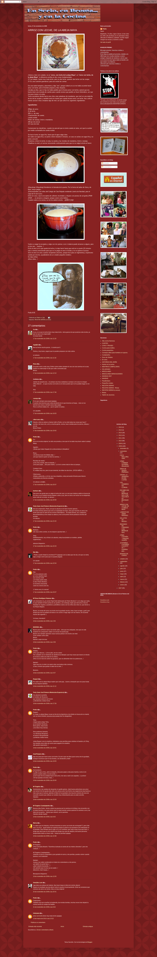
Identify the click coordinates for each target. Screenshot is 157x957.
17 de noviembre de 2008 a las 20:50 (44, 500)
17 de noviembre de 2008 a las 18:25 (44, 413)
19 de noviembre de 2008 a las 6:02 (44, 817)
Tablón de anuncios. (108, 395)
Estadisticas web (104, 600)
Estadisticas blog (104, 602)
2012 (120, 435)
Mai (34, 552)
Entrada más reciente (35, 926)
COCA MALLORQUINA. (124, 456)
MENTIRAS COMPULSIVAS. (111, 367)
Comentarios (107, 167)
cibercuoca (36, 419)
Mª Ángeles (36, 786)
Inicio (62, 926)
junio (122, 571)
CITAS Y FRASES (107, 345)
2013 (120, 432)
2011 (120, 438)
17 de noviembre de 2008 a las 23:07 (44, 592)
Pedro (35, 437)
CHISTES (105, 343)
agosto (122, 566)
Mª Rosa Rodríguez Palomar (42, 598)
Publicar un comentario (38, 922)
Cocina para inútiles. (108, 348)
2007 (120, 588)
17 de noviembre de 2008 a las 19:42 (44, 430)
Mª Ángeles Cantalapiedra (41, 806)
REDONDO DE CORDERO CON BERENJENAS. (124, 528)
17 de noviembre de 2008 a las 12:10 (44, 373)
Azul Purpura (37, 754)
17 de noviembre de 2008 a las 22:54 (44, 563)
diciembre (123, 448)
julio (121, 568)
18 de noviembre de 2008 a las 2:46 (44, 621)
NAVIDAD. (105, 378)
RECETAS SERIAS (108, 385)
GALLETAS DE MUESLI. (123, 519)
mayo (122, 574)
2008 (120, 446)
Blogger (89, 942)
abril (121, 576)
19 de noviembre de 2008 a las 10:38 (44, 836)
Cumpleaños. (106, 355)
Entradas (106, 163)
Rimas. (104, 392)
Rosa (35, 364)
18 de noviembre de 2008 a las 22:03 (44, 799)
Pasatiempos (106, 381)
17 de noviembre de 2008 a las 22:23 (44, 546)
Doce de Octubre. (107, 357)
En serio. (105, 359)
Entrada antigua (88, 926)
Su (34, 329)
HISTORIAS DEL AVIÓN (109, 362)
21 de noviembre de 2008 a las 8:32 (44, 907)
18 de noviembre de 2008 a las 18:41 (44, 748)
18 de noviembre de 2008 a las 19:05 (44, 761)
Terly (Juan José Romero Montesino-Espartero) (48, 506)
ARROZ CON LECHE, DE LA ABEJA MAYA (124, 507)
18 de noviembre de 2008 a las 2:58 (44, 642)
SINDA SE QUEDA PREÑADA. (124, 470)
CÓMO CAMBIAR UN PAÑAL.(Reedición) (124, 463)
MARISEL (36, 627)
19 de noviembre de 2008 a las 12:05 (44, 876)
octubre (122, 559)
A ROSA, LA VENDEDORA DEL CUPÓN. (124, 477)
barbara (35, 491)
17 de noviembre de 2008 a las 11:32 (44, 358)
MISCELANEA (106, 371)
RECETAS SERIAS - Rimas (110, 388)
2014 (120, 430)
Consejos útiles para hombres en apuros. (115, 352)
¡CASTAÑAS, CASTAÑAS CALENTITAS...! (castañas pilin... (124, 547)
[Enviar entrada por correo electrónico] (48, 317)
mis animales (106, 369)
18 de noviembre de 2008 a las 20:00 (44, 780)
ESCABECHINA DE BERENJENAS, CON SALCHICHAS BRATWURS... (124, 496)
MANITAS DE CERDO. (124, 554)
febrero (122, 582)
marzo (122, 579)
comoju (35, 398)
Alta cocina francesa (108, 341)
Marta (35, 823)
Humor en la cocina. (108, 364)
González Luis (38, 882)
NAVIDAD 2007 (107, 376)
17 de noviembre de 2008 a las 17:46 (44, 392)
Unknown (36, 913)
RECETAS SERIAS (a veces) (43, 319)
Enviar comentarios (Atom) (45, 930)
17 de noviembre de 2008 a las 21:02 (44, 521)
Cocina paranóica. (108, 350)
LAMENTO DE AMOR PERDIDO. (124, 513)
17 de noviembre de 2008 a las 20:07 (44, 484)
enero (122, 585)
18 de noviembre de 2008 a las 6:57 (44, 673)
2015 (120, 427)
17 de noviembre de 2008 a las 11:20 (44, 338)
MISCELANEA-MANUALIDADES (112, 374)
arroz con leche (38, 916)
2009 (120, 443)
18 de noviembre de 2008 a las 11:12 (44, 686)
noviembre (123, 451)
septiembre (123, 561)
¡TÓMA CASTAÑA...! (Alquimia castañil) (124, 537)
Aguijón (35, 345)
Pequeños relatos (107, 383)
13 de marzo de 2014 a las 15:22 (43, 918)
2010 (120, 441)
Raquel (35, 679)
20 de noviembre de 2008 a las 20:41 (44, 892)
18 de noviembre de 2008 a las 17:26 (44, 703)
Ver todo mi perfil (105, 42)
